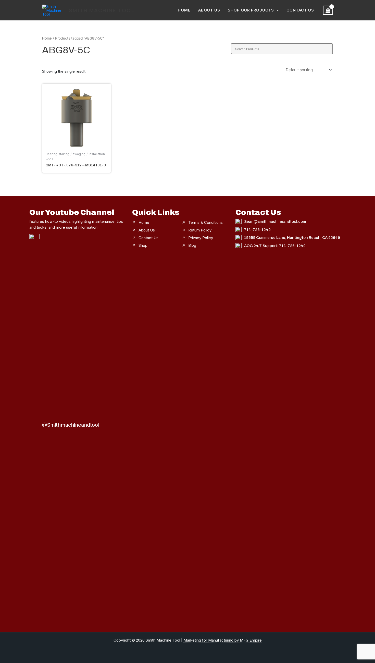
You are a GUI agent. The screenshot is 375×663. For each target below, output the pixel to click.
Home (184, 10)
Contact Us (300, 10)
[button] (276, 10)
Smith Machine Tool (102, 10)
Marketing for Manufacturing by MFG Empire (222, 640)
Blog (192, 245)
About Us (209, 10)
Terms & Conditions (205, 222)
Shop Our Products (251, 10)
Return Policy (199, 230)
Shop (143, 245)
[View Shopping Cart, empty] (328, 10)
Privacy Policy (200, 237)
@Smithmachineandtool (70, 425)
